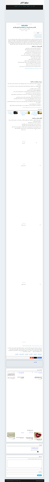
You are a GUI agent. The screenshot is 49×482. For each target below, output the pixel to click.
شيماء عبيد (26, 30)
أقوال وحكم (26, 25)
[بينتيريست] (32, 358)
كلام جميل (23, 25)
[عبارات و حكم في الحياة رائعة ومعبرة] (11, 434)
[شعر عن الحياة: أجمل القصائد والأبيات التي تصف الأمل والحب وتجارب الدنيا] (40, 112)
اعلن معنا (17, 480)
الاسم (41, 468)
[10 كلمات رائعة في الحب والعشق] (11, 374)
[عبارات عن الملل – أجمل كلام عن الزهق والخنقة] (16, 112)
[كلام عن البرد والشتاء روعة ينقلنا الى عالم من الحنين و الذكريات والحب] (29, 434)
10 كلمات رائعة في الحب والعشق (11, 377)
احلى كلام (35, 354)
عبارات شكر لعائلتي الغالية (30, 430)
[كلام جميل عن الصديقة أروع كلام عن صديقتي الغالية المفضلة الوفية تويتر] (38, 374)
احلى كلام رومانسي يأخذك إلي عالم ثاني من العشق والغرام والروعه (32, 107)
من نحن (15, 480)
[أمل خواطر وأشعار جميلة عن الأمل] (20, 434)
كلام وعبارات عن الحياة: (38, 34)
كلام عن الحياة (21, 354)
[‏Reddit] (30, 358)
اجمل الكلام (39, 354)
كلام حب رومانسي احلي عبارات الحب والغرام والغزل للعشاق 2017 (32, 345)
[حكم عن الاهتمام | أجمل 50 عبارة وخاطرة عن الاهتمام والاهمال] (28, 112)
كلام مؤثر (16, 354)
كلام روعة (26, 354)
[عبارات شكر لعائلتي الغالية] (29, 400)
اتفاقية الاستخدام (8, 480)
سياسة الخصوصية (12, 480)
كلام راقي (30, 354)
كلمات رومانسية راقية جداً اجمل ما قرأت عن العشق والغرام (38, 439)
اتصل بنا (19, 480)
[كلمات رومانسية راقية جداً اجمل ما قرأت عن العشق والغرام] (38, 435)
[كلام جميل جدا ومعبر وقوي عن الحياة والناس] (20, 374)
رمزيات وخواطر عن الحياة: (37, 35)
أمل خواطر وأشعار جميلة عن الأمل (20, 437)
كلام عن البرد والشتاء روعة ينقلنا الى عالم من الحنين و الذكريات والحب (29, 438)
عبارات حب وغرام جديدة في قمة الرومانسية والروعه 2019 (33, 68)
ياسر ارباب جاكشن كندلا (34, 447)
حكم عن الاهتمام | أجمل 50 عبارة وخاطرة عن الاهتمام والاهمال (22, 113)
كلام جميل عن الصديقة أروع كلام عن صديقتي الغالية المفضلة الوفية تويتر (38, 378)
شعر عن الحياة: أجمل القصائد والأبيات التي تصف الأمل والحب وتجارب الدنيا (34, 113)
